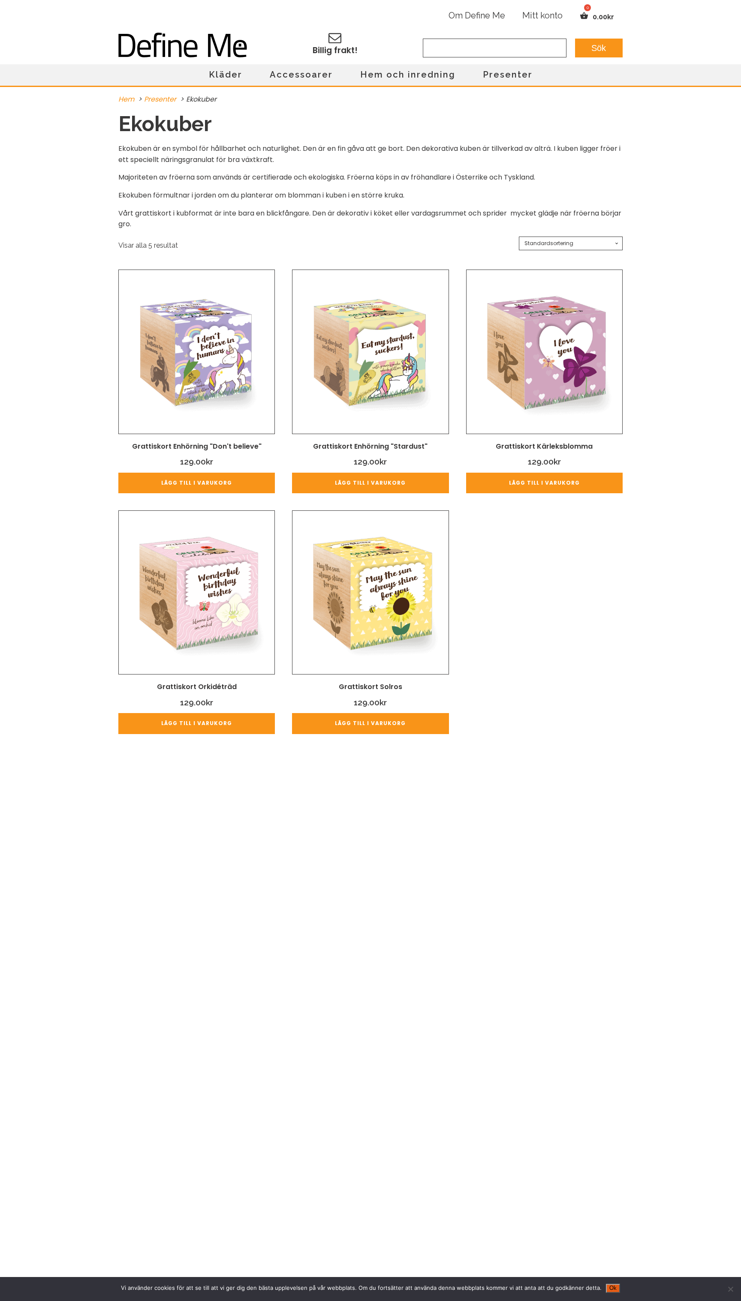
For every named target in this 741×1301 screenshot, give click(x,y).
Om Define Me (477, 15)
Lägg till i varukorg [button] (196, 482)
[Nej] (730, 1289)
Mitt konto (542, 15)
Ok (613, 1288)
